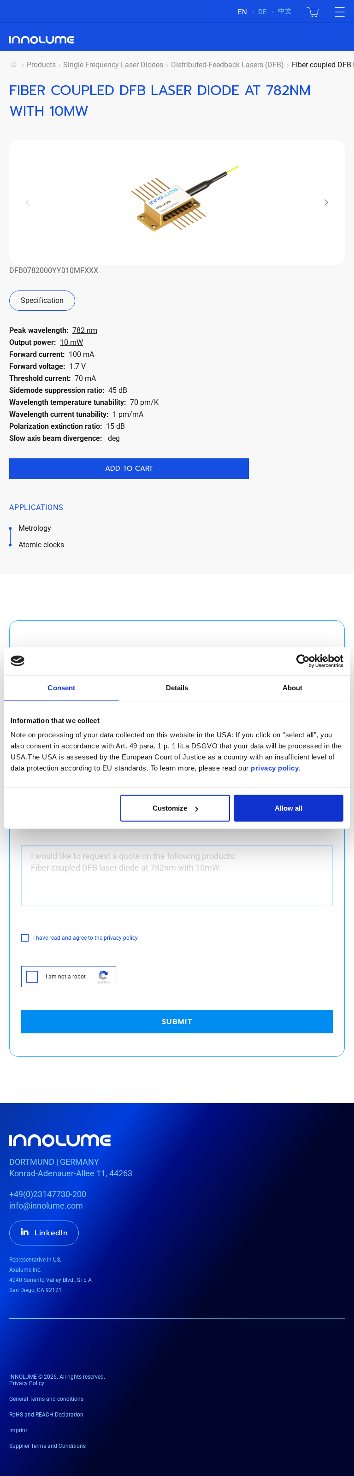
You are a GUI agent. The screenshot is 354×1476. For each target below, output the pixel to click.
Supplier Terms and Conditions (47, 1446)
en (242, 12)
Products (41, 64)
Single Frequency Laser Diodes (113, 64)
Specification (42, 300)
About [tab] (293, 687)
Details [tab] (177, 687)
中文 (285, 11)
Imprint (18, 1430)
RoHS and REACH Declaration (46, 1414)
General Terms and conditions (46, 1399)
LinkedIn (51, 1233)
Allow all (288, 808)
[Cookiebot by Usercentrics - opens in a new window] (303, 661)
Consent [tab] (61, 687)
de (262, 12)
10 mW (71, 342)
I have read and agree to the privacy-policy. (86, 938)
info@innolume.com (46, 1205)
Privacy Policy (26, 1383)
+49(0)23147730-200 (47, 1194)
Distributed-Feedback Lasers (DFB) (227, 64)
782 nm (84, 330)
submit (177, 1021)
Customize (170, 808)
